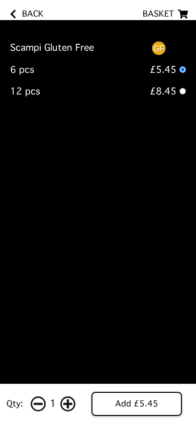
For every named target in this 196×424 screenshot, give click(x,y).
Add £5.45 (136, 403)
